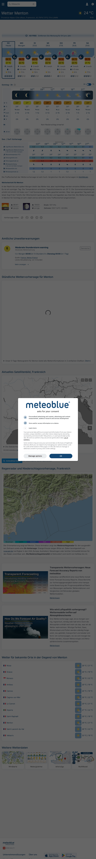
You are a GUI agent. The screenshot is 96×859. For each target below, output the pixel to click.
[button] (48, 428)
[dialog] (48, 429)
